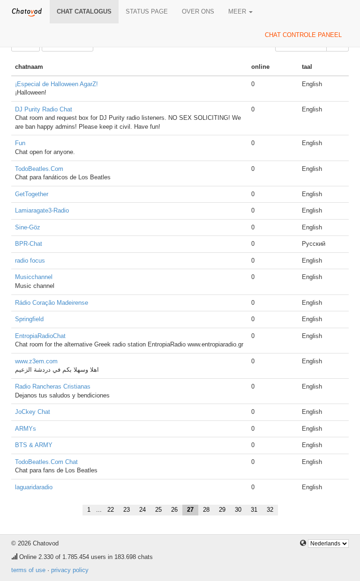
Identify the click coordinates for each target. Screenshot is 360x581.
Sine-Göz (27, 227)
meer (238, 11)
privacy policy (70, 570)
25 (158, 509)
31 (254, 509)
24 (142, 509)
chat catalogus (84, 11)
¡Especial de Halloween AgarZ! (56, 84)
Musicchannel (33, 276)
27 (190, 509)
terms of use (28, 570)
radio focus (30, 260)
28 (206, 509)
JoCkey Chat (32, 411)
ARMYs (25, 428)
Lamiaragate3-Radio (42, 210)
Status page (147, 11)
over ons (198, 11)
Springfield (29, 319)
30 (238, 509)
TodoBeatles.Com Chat (46, 461)
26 (174, 509)
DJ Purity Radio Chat (43, 109)
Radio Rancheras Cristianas (52, 386)
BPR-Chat (28, 243)
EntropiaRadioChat (40, 335)
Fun (20, 143)
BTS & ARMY (33, 445)
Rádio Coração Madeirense (51, 302)
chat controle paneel (303, 34)
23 (126, 509)
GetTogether (31, 194)
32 (270, 509)
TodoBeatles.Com (39, 168)
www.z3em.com (36, 361)
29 (222, 509)
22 (110, 509)
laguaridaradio (33, 487)
